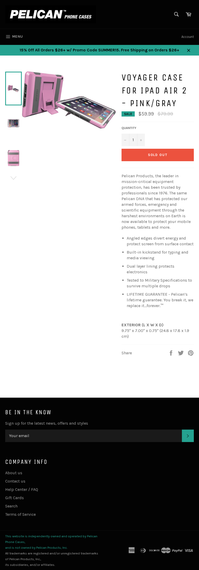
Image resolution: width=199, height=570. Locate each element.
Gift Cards (14, 497)
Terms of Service (20, 514)
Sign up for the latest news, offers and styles (46, 423)
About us (13, 472)
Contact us (15, 481)
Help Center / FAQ (21, 489)
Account (187, 37)
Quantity (129, 128)
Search (11, 506)
